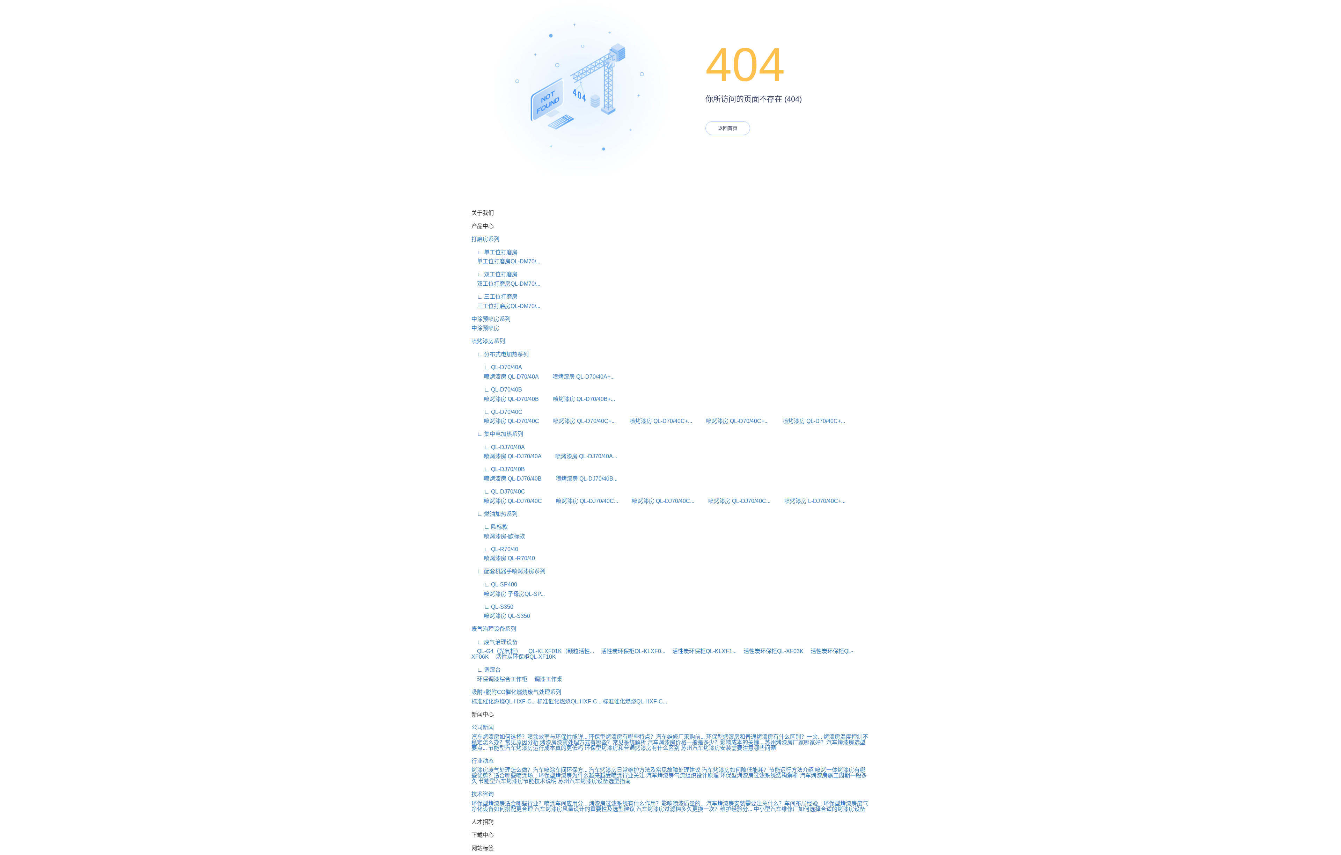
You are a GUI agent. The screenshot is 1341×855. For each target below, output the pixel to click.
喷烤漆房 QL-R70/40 (503, 558)
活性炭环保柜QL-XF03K (771, 651)
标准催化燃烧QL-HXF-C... (503, 701)
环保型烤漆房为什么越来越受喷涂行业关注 (591, 776)
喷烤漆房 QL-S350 (500, 616)
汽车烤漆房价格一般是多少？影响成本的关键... (705, 742)
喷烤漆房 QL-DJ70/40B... (580, 479)
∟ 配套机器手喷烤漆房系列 (508, 571)
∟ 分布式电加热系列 (500, 354)
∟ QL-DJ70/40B (498, 469)
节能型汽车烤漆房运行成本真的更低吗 (535, 748)
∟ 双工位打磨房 (494, 274)
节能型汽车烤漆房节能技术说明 (517, 781)
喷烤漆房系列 (488, 341)
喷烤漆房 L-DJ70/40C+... (808, 501)
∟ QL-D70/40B (496, 390)
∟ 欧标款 (489, 527)
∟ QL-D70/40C (496, 412)
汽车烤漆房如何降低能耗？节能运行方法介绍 (758, 770)
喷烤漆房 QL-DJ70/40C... (580, 501)
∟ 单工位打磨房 (494, 252)
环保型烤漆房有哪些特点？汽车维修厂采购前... (647, 737)
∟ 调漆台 (486, 670)
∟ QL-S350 (492, 607)
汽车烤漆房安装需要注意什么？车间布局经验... (764, 803)
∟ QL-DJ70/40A (498, 447)
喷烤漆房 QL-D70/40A (504, 377)
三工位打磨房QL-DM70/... (505, 306)
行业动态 (482, 761)
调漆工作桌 (545, 679)
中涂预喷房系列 (491, 319)
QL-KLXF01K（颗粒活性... (558, 651)
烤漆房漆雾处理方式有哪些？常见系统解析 (593, 742)
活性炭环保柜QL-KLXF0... (630, 651)
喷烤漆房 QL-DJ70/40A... (580, 456)
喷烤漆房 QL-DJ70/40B (506, 479)
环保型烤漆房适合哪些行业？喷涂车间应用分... (529, 803)
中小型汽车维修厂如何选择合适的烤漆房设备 (809, 809)
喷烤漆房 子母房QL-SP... (508, 594)
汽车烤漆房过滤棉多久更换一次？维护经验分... (694, 809)
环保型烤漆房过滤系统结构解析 (759, 776)
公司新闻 (482, 727)
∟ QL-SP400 (494, 584)
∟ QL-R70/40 (494, 549)
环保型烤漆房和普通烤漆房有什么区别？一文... (764, 737)
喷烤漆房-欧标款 (498, 536)
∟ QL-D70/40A (496, 367)
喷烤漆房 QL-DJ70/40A (506, 456)
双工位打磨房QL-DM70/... (505, 284)
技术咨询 (482, 794)
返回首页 (728, 128)
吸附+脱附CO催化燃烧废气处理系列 (516, 692)
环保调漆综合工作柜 (499, 679)
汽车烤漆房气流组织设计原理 (682, 776)
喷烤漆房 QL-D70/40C (505, 421)
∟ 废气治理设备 (494, 642)
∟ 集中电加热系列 (497, 434)
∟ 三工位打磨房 (494, 297)
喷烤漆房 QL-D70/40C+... (578, 421)
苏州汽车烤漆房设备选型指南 (594, 781)
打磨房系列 (485, 239)
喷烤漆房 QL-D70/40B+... (577, 399)
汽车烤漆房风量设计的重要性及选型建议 (584, 809)
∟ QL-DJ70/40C (498, 492)
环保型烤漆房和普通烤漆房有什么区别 (632, 748)
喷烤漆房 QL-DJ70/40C (506, 501)
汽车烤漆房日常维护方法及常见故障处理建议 (645, 770)
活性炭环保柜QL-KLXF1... (702, 651)
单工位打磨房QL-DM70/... (505, 261)
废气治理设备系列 (493, 629)
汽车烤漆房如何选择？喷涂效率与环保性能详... (529, 737)
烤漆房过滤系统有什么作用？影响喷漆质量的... (647, 803)
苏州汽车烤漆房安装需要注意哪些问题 (728, 748)
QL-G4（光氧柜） (496, 651)
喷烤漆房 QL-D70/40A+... (577, 377)
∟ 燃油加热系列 (494, 514)
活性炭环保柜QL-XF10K (523, 657)
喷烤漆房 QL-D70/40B (505, 399)
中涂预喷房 (485, 328)
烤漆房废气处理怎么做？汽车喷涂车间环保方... (529, 770)
